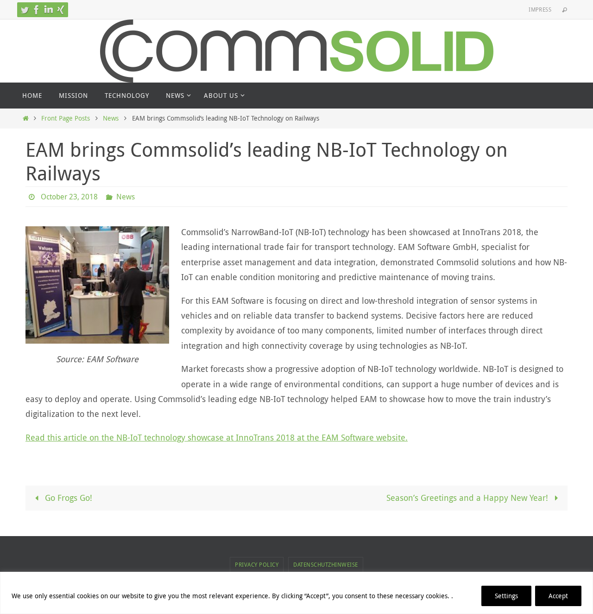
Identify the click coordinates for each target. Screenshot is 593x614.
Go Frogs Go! (67, 497)
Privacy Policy (256, 564)
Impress (540, 9)
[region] (296, 593)
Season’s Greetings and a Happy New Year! (468, 497)
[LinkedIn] (48, 9)
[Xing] (60, 9)
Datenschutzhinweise (325, 564)
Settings (506, 595)
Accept (558, 595)
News (111, 118)
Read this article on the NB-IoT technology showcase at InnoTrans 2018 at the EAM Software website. (216, 437)
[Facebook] (36, 9)
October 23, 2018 (69, 197)
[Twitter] (24, 9)
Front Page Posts (65, 118)
